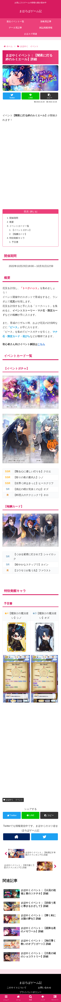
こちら (41, 344)
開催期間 (13, 218)
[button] (55, 545)
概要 (11, 222)
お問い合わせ (44, 987)
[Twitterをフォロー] (44, 836)
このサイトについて (16, 987)
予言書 (15, 242)
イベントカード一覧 (19, 226)
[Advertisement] (30, 161)
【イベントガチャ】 (21, 230)
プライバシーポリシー (30, 992)
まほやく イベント (14, 800)
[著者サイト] (16, 836)
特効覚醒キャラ (17, 238)
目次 (26, 211)
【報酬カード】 (19, 234)
